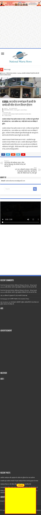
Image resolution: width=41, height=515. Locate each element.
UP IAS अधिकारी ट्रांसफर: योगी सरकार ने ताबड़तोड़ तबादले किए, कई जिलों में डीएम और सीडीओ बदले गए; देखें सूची (26, 170)
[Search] (35, 189)
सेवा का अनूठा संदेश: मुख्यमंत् (11, 69)
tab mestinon (4, 302)
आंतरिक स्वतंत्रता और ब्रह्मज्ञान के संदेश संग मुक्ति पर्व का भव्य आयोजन (17, 477)
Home (3, 73)
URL (1, 295)
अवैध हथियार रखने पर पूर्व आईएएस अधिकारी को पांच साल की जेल (21, 287)
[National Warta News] (20, 56)
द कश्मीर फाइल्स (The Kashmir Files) (19, 299)
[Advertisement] (20, 251)
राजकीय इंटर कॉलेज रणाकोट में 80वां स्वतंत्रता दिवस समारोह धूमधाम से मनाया (19, 481)
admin (6, 108)
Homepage (3, 299)
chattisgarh (17, 110)
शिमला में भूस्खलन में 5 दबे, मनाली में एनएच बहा (16, 295)
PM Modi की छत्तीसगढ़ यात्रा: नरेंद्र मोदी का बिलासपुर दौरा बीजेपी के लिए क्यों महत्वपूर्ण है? (14, 163)
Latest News (23, 110)
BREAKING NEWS (12, 73)
